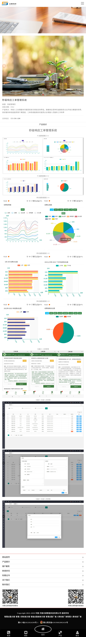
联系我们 (6, 585)
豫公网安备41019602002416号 (55, 622)
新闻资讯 (6, 571)
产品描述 (43, 124)
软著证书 (6, 575)
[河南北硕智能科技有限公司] (9, 3)
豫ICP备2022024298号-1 (28, 622)
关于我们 (6, 580)
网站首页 (6, 557)
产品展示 (6, 562)
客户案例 (5, 566)
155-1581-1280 (15, 118)
